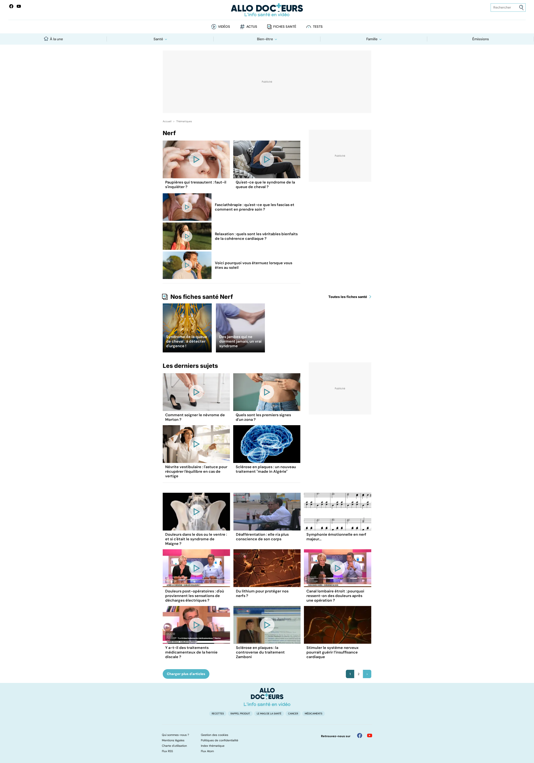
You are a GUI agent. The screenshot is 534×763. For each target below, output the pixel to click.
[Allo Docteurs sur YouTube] (19, 6)
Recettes (218, 713)
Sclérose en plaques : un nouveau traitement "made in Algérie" (266, 469)
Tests (318, 26)
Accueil (167, 121)
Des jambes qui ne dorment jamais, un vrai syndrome (240, 341)
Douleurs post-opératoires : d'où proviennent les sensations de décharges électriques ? (194, 596)
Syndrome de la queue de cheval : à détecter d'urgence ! (186, 341)
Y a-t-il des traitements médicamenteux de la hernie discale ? (191, 652)
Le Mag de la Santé (269, 713)
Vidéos (224, 26)
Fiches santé (284, 26)
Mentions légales (173, 740)
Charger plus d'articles (186, 674)
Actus (251, 26)
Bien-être (265, 39)
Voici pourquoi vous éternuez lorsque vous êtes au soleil (253, 265)
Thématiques (184, 121)
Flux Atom (207, 751)
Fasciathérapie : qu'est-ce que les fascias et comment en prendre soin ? (254, 207)
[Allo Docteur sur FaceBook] (11, 6)
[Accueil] (267, 697)
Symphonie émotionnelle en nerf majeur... (336, 537)
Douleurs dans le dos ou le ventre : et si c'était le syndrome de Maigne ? (196, 539)
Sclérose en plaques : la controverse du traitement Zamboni (260, 652)
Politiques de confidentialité (219, 740)
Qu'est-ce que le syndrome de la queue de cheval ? (265, 184)
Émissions (480, 39)
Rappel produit (240, 713)
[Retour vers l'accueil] (267, 9)
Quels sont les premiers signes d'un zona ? (263, 417)
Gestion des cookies (214, 735)
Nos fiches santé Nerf (201, 296)
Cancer (293, 713)
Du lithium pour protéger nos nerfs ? (262, 593)
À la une (56, 39)
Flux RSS (167, 751)
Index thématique (212, 746)
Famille (372, 39)
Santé (158, 39)
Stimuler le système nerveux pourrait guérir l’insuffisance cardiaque (332, 652)
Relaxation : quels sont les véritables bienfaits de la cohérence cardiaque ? (256, 236)
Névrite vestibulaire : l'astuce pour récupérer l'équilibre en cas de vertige (196, 471)
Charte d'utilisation (174, 746)
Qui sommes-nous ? (175, 735)
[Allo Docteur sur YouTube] (369, 735)
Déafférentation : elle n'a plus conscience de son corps (262, 537)
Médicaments (313, 713)
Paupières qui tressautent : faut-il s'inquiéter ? (195, 184)
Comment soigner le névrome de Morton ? (195, 417)
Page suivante (367, 674)
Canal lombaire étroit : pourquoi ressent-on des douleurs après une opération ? (335, 596)
